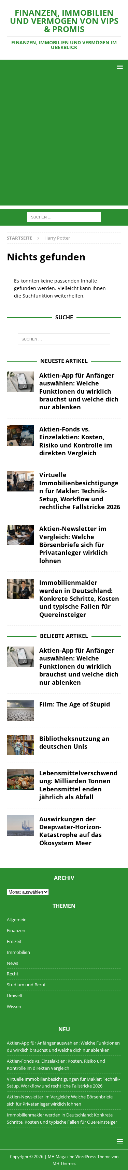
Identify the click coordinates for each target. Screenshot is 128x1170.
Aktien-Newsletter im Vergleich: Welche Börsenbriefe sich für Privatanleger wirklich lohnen (73, 545)
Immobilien (18, 952)
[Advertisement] (64, 142)
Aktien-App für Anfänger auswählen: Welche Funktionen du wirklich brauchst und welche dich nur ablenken (78, 391)
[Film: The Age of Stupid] (20, 710)
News (12, 963)
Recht (12, 974)
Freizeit (14, 941)
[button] (118, 66)
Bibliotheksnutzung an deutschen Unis (74, 742)
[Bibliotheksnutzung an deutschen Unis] (20, 745)
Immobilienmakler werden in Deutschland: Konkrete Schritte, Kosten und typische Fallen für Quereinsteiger (79, 598)
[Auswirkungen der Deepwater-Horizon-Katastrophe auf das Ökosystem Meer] (20, 825)
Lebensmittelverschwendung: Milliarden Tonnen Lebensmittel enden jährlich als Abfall (78, 785)
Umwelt (15, 995)
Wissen (14, 1006)
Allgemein (17, 919)
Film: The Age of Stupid (74, 704)
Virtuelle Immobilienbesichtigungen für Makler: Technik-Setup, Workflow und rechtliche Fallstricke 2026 (79, 491)
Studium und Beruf (26, 985)
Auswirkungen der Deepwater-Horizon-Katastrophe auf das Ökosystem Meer (70, 831)
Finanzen (16, 930)
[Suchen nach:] (64, 217)
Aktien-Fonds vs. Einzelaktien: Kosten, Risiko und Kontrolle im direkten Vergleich (75, 441)
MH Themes (64, 1163)
